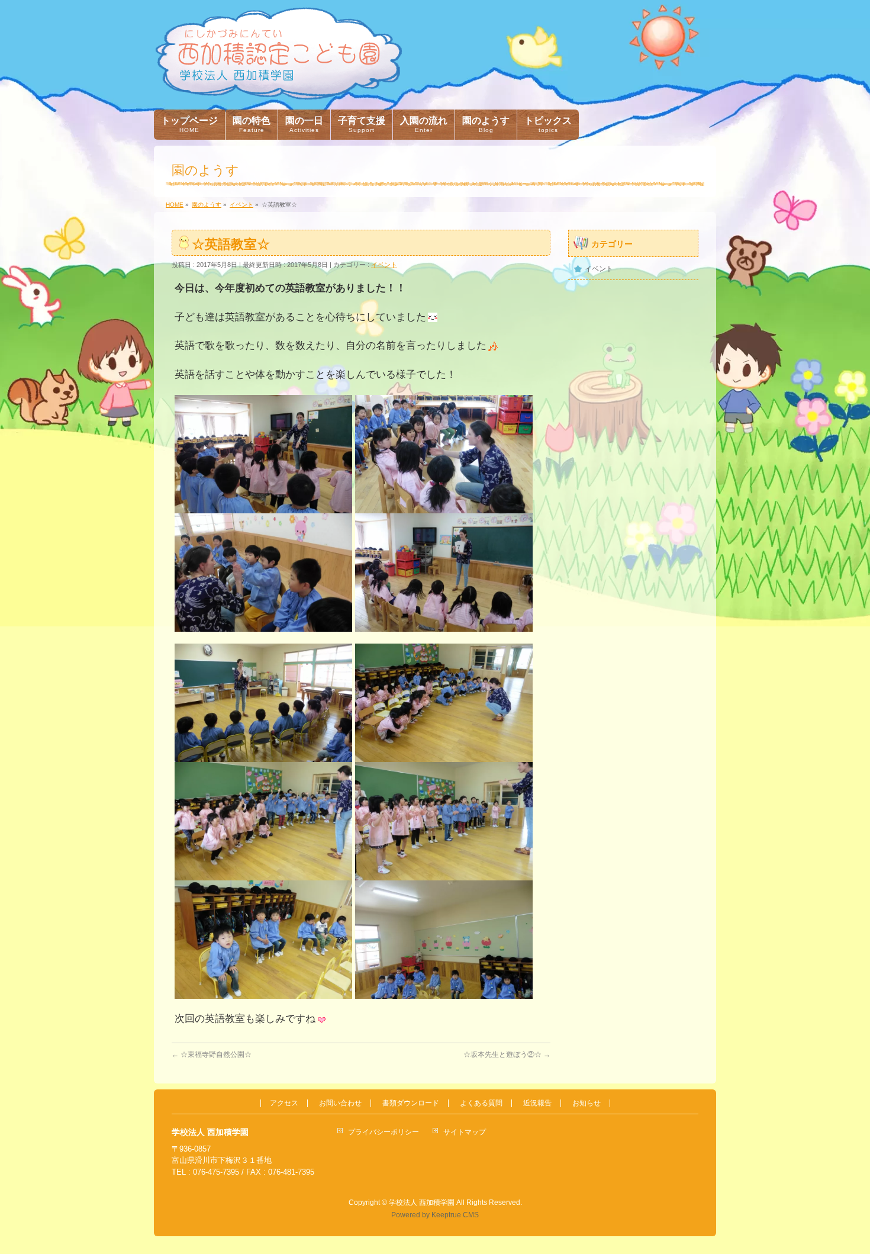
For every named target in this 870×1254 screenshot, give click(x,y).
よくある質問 (481, 1103)
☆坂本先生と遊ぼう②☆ (506, 1054)
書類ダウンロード (410, 1103)
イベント (384, 264)
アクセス (284, 1103)
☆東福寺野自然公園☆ (212, 1054)
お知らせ (586, 1103)
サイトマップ (464, 1132)
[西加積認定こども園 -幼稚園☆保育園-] (278, 87)
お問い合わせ (340, 1103)
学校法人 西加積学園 (422, 1202)
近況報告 (537, 1103)
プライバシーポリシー (383, 1132)
